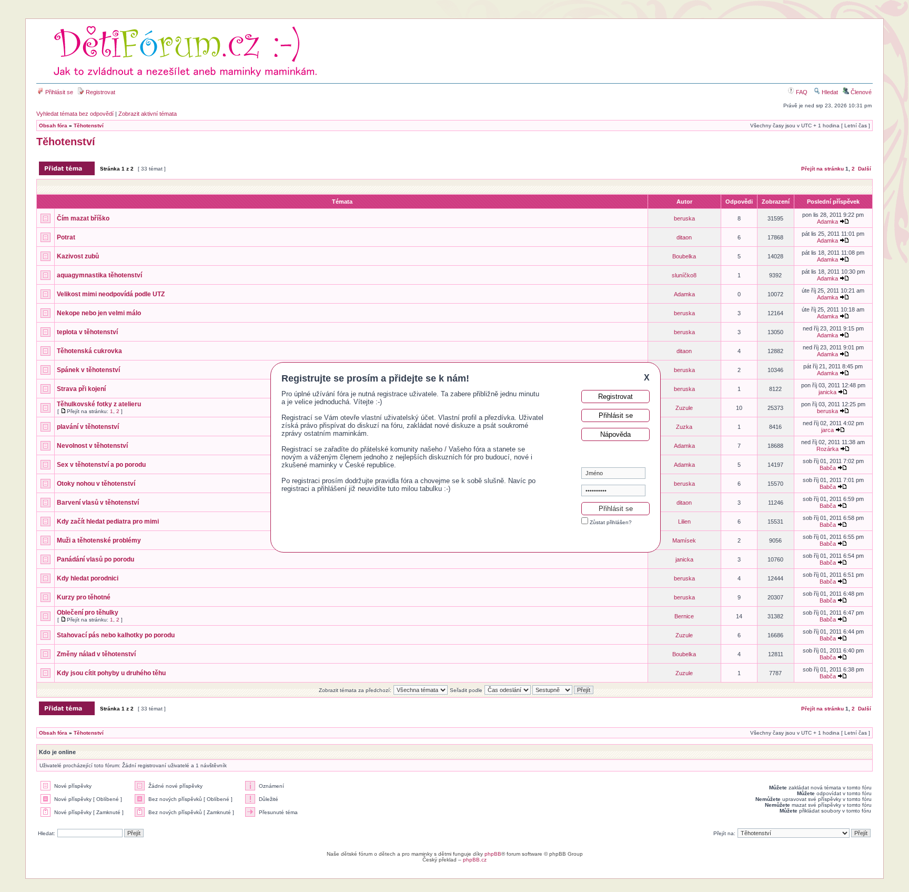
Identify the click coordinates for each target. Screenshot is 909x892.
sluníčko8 (684, 275)
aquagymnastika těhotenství (99, 275)
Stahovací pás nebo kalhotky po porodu (116, 635)
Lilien (684, 521)
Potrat (66, 237)
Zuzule (684, 408)
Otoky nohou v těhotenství (96, 483)
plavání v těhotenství (88, 426)
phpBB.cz (475, 860)
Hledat (829, 92)
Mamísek (684, 540)
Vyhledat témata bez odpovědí (75, 114)
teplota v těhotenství (87, 332)
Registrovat (99, 92)
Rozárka (827, 449)
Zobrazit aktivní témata (147, 114)
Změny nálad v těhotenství (96, 654)
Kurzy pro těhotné (83, 597)
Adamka (827, 221)
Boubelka (684, 256)
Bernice (684, 616)
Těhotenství (89, 125)
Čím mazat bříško (83, 218)
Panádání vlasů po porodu (95, 559)
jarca (827, 430)
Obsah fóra (53, 125)
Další (864, 169)
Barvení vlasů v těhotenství (98, 502)
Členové (860, 92)
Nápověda (615, 434)
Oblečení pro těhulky (87, 612)
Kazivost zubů (78, 256)
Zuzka (684, 427)
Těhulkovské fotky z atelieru (99, 404)
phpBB (492, 854)
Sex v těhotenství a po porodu (101, 464)
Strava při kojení (81, 389)
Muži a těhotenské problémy (99, 540)
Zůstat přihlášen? (610, 522)
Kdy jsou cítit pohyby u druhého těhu (111, 673)
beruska (684, 218)
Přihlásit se (58, 92)
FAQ (800, 92)
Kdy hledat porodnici (87, 578)
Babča (828, 468)
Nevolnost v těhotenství (92, 445)
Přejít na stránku (822, 169)
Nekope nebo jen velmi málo (99, 313)
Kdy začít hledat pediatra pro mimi (108, 521)
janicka (827, 392)
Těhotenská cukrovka (89, 351)
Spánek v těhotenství (88, 370)
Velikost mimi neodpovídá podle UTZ (111, 294)
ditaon (684, 237)
